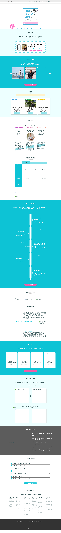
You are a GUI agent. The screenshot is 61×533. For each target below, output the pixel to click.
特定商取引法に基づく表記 (35, 521)
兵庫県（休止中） (34, 504)
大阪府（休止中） (34, 502)
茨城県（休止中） (19, 504)
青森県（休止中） (11, 500)
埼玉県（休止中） (19, 501)
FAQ (52, 1)
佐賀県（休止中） (48, 500)
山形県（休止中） (11, 506)
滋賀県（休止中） (34, 500)
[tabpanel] (18, 73)
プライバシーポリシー (27, 521)
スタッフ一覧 (30, 371)
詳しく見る (30, 84)
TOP (29, 1)
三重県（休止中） (34, 498)
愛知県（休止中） (26, 515)
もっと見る (30, 483)
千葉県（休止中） (19, 502)
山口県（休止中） (41, 506)
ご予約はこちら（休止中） (30, 23)
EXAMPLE (44, 1)
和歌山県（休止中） (34, 508)
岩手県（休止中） (11, 501)
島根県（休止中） (41, 501)
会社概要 (18, 521)
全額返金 (19, 149)
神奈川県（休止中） (19, 500)
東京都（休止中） (19, 498)
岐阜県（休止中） (26, 513)
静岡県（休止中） (26, 514)
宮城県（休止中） (11, 502)
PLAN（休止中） (34, 1)
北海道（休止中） (11, 498)
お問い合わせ (42, 521)
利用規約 (21, 521)
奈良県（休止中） (34, 505)
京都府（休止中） (34, 501)
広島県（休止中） (41, 504)
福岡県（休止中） (48, 498)
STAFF (49, 1)
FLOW (40, 1)
